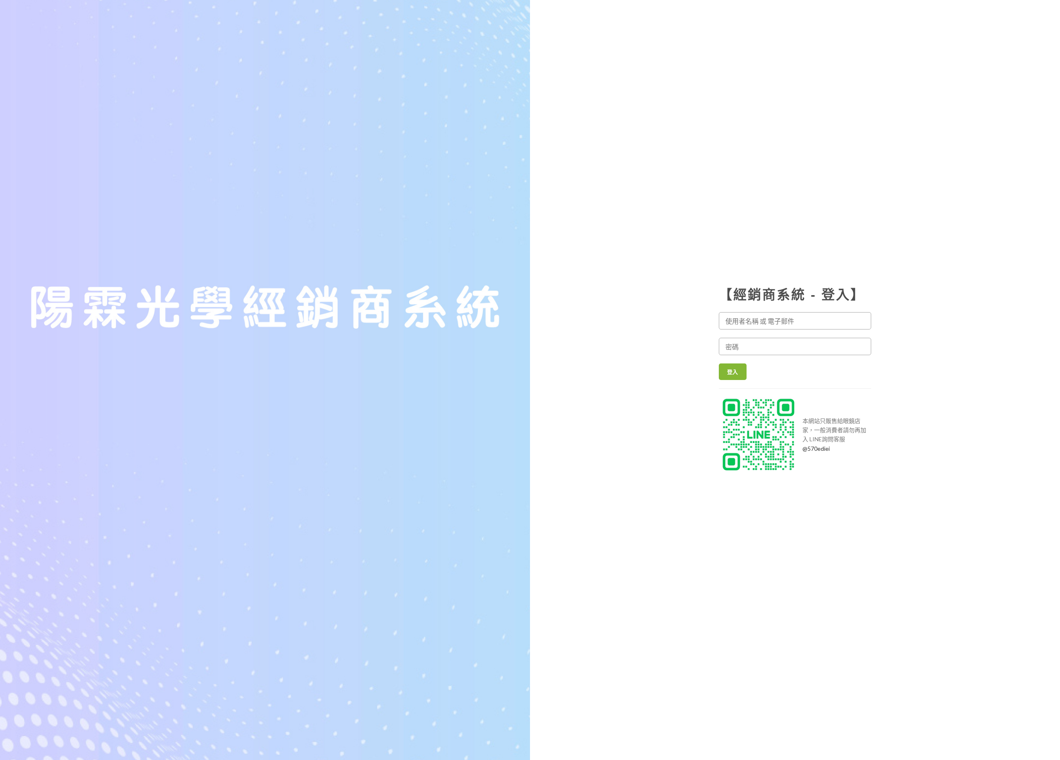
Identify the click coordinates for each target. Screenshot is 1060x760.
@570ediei (816, 448)
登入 (732, 371)
